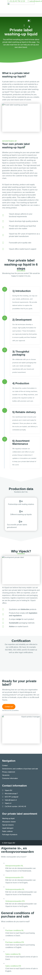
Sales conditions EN (13, 966)
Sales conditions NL (13, 954)
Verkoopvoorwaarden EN (15, 901)
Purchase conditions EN (14, 942)
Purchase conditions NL (14, 930)
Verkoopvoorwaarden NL (14, 889)
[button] (21, 15)
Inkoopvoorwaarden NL (14, 866)
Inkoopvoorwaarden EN (14, 877)
